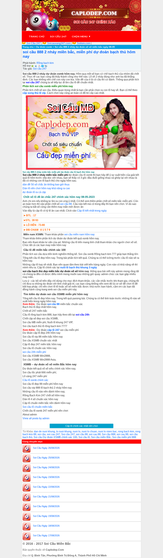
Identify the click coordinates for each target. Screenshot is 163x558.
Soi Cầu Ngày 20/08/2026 (46, 506)
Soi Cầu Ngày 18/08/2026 (46, 525)
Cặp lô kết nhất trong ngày (92, 210)
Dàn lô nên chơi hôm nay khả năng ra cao (46, 188)
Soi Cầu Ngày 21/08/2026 (46, 496)
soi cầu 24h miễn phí (34, 352)
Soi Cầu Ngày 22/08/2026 (46, 486)
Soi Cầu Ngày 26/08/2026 (46, 447)
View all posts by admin (36, 418)
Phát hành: (29, 63)
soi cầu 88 (66, 204)
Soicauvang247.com (58, 43)
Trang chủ (37, 36)
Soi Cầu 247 (33, 43)
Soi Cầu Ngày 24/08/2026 (46, 467)
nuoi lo (76, 431)
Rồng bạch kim (45, 63)
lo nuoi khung (63, 431)
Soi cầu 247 (58, 36)
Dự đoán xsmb (44, 47)
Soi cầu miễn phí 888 (124, 437)
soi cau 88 (95, 434)
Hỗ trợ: (27, 65)
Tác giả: (27, 68)
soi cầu (42, 434)
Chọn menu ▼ (81, 36)
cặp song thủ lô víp (34, 93)
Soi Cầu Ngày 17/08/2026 (46, 535)
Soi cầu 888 (108, 434)
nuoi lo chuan (89, 431)
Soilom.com (83, 43)
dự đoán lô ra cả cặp (34, 192)
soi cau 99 (122, 434)
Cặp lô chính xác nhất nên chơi (81, 425)
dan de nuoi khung (44, 431)
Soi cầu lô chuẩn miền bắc (38, 406)
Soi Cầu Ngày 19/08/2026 (46, 516)
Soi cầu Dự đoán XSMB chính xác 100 (55, 437)
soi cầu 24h (82, 314)
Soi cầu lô (84, 437)
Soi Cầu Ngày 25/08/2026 (46, 457)
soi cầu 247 (33, 82)
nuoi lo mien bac (107, 431)
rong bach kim (126, 431)
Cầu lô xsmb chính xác (35, 380)
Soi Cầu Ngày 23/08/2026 (46, 477)
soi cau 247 (53, 434)
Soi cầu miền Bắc (101, 437)
